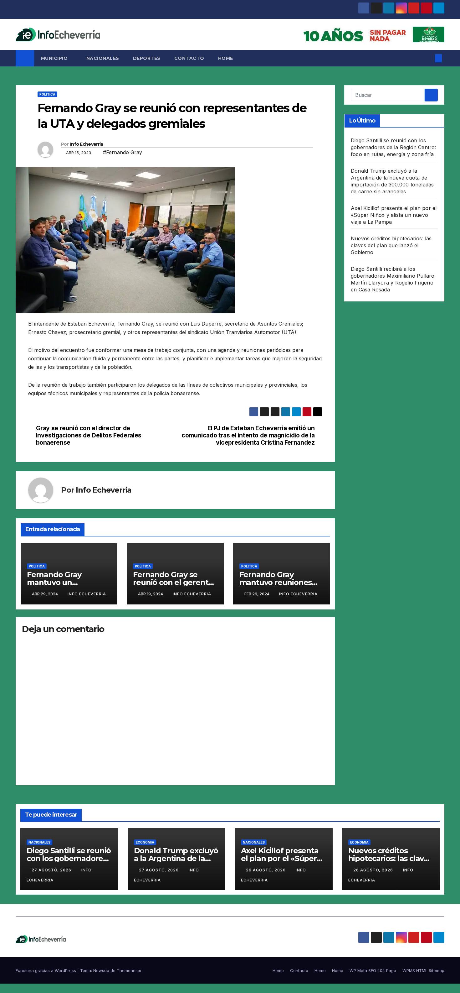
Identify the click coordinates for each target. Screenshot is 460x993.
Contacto (189, 58)
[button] (428, 58)
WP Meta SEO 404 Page (373, 970)
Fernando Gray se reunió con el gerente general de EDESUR (173, 582)
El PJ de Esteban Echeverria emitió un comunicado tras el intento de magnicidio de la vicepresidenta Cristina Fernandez (247, 435)
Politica (47, 94)
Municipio (55, 58)
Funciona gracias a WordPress (46, 970)
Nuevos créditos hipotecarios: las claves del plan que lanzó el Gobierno (391, 245)
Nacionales (102, 58)
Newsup (101, 970)
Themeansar (129, 970)
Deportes (147, 58)
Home (225, 58)
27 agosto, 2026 (52, 870)
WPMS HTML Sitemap (423, 970)
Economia (145, 842)
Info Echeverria (86, 144)
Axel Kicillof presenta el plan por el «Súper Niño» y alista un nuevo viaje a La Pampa (394, 215)
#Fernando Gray (122, 152)
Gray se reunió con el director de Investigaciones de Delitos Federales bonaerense (88, 435)
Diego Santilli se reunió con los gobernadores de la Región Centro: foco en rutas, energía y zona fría (393, 147)
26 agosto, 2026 (266, 870)
